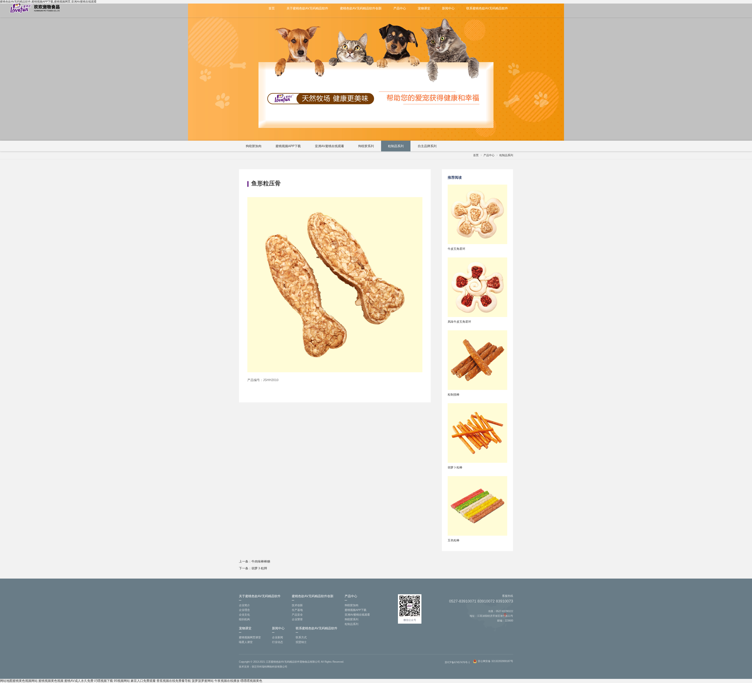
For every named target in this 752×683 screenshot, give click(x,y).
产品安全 (297, 614)
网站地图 (6, 680)
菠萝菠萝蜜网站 (203, 680)
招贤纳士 (301, 642)
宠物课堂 (424, 8)
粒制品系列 (396, 146)
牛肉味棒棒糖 (260, 561)
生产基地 (297, 609)
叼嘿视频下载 (103, 680)
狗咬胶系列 (366, 146)
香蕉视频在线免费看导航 (173, 680)
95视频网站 (122, 680)
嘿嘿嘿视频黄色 (251, 680)
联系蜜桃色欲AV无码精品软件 (487, 8)
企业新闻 (277, 637)
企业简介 (244, 605)
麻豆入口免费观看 (143, 680)
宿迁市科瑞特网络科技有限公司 (269, 666)
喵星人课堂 (246, 642)
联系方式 (301, 637)
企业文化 (244, 614)
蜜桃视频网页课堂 (250, 637)
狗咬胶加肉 (253, 146)
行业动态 (277, 642)
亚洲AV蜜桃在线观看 (329, 146)
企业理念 (244, 609)
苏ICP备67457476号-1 (457, 662)
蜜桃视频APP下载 (288, 146)
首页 (271, 8)
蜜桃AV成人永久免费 (78, 680)
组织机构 (244, 619)
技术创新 (297, 605)
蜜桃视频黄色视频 (50, 680)
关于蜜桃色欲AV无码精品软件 (307, 8)
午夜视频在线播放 (227, 680)
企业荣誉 (297, 619)
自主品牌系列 (427, 146)
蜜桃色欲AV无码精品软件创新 (361, 8)
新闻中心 (448, 8)
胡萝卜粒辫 (259, 568)
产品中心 (399, 8)
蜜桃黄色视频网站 (25, 680)
